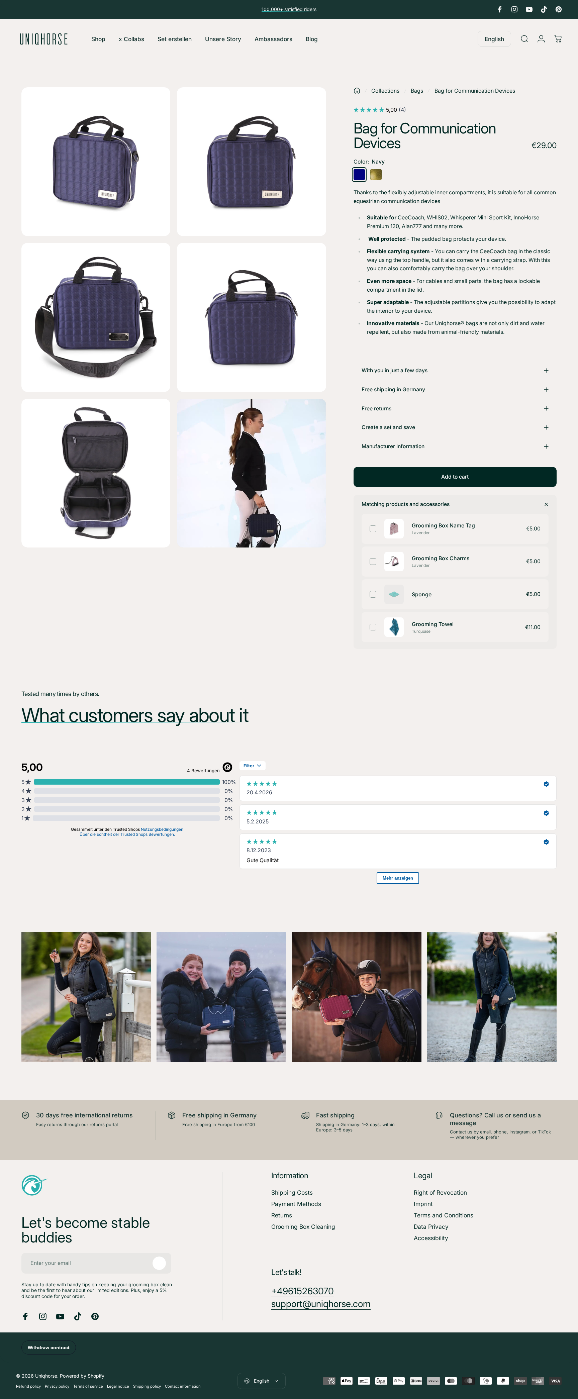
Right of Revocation (440, 1192)
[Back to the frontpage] (357, 90)
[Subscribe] (159, 1263)
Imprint (423, 1203)
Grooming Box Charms (441, 558)
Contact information (183, 1386)
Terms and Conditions (443, 1215)
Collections (385, 90)
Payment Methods (296, 1203)
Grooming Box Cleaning (303, 1226)
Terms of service (88, 1386)
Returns (281, 1215)
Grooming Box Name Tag (443, 525)
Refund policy (28, 1386)
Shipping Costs (292, 1192)
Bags (417, 90)
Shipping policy (147, 1386)
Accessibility (431, 1237)
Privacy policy (57, 1386)
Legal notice (118, 1386)
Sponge (421, 594)
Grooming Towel (433, 624)
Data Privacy (431, 1226)
